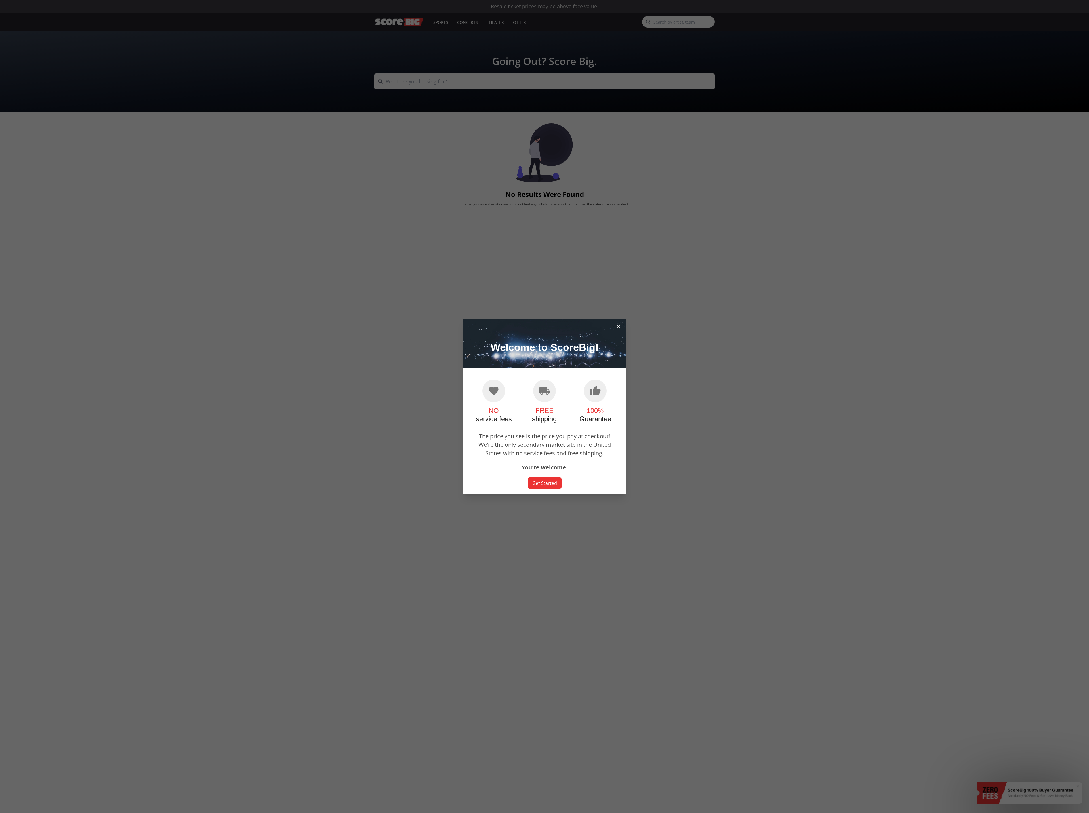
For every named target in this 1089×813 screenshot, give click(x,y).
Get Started (544, 483)
